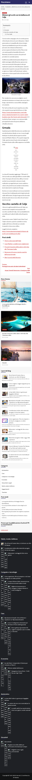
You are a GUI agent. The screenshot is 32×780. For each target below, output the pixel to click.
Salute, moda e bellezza (8, 486)
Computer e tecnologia (8, 476)
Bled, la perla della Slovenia (13, 257)
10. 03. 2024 (5, 337)
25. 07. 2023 (6, 19)
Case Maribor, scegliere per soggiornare (17, 244)
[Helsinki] (16, 350)
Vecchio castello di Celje (11, 32)
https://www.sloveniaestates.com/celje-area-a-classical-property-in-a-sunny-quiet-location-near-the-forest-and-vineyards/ (15, 115)
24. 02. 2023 (5, 364)
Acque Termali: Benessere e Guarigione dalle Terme (17, 270)
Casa (3, 473)
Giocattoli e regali (7, 483)
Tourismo (4, 12)
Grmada (6, 30)
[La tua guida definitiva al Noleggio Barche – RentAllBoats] (16, 292)
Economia (4, 479)
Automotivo (5, 470)
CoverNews (25, 775)
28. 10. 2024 (5, 307)
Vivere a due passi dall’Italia (13, 241)
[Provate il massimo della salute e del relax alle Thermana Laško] (16, 321)
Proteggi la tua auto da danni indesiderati (13, 265)
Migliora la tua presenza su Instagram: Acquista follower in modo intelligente (19, 588)
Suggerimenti (5, 489)
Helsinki (4, 363)
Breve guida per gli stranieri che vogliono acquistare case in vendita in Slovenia (20, 629)
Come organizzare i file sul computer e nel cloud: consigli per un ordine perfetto (19, 421)
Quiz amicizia (8, 741)
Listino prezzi (4, 530)
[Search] (29, 2)
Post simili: (9, 34)
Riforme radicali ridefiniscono (15, 668)
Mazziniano (5, 2)
